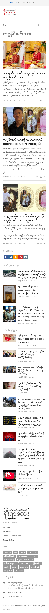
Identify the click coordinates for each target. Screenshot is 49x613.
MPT (15, 552)
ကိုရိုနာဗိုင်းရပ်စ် (9, 556)
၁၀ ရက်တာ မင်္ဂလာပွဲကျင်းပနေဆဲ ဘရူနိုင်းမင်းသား (24, 75)
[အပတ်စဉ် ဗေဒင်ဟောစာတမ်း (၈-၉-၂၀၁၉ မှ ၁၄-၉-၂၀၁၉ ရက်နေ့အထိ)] (9, 485)
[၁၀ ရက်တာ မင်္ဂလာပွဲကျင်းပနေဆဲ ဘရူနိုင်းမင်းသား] (24, 42)
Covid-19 (7, 552)
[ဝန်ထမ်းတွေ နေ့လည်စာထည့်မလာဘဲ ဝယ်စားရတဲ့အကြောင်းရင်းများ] (9, 351)
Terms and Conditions (12, 535)
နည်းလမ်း (20, 563)
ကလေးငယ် (32, 552)
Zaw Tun (33, 280)
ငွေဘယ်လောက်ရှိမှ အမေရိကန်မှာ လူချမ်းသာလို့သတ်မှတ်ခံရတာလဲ (32, 437)
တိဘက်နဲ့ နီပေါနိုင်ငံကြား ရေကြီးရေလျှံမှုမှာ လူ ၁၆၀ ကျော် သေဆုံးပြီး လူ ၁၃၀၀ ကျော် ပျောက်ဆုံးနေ (32, 274)
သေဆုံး (14, 567)
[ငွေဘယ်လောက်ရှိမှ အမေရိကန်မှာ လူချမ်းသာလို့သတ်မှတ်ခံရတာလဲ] (9, 433)
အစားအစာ (24, 567)
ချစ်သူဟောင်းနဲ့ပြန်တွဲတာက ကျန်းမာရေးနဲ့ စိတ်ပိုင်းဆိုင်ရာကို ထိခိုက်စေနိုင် (31, 339)
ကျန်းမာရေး (22, 556)
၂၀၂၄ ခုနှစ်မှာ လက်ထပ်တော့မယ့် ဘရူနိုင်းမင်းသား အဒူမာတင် (23, 218)
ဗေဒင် (28, 563)
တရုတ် (19, 560)
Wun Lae (22, 100)
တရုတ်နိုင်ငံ (28, 560)
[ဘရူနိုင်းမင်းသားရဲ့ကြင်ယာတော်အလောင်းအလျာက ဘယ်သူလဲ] (24, 108)
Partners (6, 527)
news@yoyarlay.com (16, 592)
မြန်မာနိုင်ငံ (37, 563)
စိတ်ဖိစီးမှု (33, 556)
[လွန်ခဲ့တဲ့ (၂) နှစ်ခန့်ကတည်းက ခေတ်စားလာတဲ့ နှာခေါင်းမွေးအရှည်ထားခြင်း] (9, 383)
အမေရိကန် (35, 567)
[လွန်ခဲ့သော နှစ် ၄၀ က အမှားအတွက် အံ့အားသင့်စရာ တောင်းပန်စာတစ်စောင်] (9, 286)
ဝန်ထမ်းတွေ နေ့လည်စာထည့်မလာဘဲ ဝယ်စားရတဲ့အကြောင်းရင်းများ (31, 355)
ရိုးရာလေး (17, 605)
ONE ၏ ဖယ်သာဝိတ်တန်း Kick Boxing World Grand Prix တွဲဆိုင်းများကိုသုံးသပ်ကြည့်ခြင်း (30, 421)
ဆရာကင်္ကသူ (9, 560)
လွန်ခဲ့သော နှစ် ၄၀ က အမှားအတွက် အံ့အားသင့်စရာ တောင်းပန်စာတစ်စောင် (29, 290)
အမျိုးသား (19, 571)
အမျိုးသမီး (8, 571)
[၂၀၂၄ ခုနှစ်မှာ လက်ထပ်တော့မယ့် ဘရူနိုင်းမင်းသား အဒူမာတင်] (24, 185)
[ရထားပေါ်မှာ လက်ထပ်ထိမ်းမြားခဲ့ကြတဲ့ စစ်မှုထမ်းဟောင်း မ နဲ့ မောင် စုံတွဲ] (9, 367)
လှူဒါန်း (6, 567)
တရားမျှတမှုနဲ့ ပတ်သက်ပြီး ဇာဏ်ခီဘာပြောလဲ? (30, 473)
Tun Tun (31, 412)
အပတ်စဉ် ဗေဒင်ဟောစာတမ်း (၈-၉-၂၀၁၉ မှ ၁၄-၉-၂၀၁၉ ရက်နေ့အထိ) (31, 489)
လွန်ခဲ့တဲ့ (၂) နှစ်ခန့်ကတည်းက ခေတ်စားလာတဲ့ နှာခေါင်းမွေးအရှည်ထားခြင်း (30, 386)
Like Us (14, 2)
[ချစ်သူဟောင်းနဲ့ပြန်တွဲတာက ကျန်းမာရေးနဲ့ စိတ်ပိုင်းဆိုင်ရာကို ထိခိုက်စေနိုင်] (9, 335)
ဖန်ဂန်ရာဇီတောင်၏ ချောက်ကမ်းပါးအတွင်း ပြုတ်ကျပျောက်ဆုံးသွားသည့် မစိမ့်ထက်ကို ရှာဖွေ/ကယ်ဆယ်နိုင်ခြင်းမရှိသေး (31, 456)
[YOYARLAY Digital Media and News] (24, 12)
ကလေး (22, 552)
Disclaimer (7, 531)
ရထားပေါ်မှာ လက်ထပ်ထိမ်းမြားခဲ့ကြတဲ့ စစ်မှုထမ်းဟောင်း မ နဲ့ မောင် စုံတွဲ (31, 370)
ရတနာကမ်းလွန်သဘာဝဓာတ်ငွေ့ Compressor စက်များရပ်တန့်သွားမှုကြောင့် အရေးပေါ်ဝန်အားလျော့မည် (31, 403)
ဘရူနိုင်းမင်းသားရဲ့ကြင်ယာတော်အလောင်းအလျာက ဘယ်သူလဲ (23, 142)
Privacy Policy (8, 540)
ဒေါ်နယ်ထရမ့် (9, 563)
